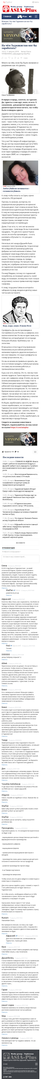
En (10, 2)
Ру (4, 2)
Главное (7, 16)
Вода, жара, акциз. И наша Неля (17, 326)
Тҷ (7, 2)
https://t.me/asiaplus (19, 427)
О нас (5, 1064)
